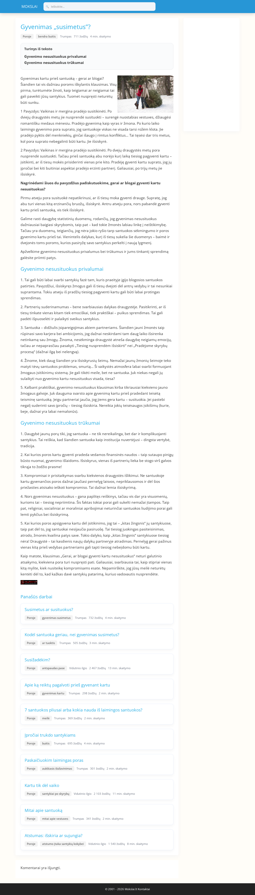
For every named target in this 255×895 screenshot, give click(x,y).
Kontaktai (144, 889)
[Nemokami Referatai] (29, 6)
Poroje (27, 36)
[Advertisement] (212, 74)
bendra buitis (47, 36)
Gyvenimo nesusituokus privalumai (55, 56)
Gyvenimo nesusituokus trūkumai (54, 62)
